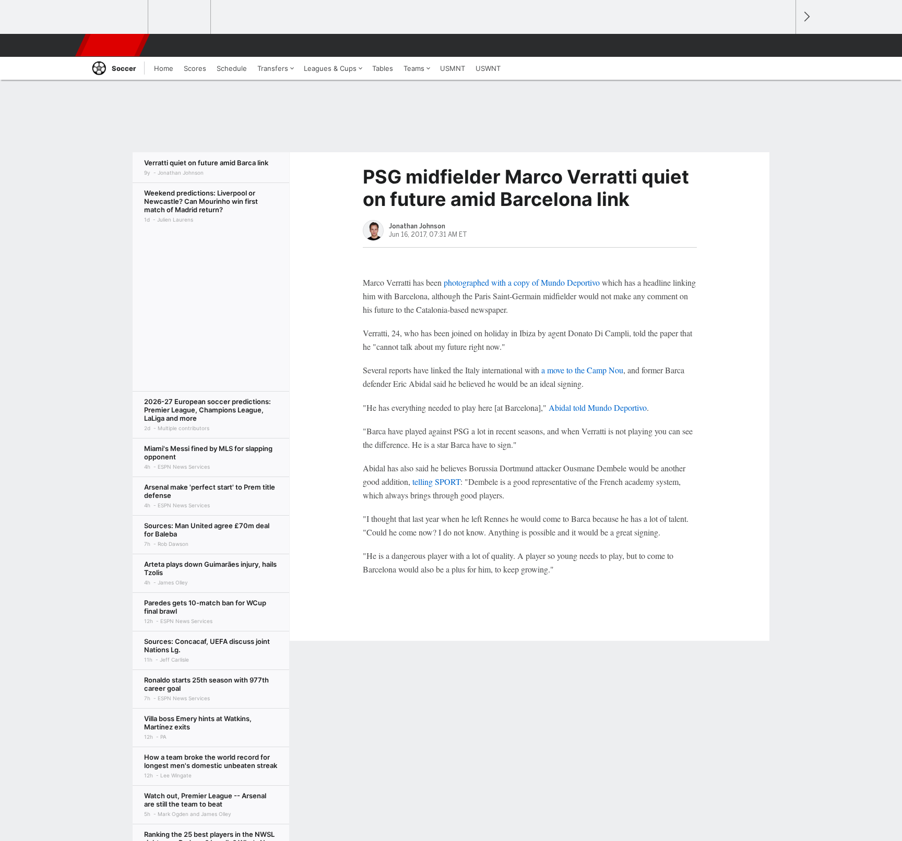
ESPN (113, 45)
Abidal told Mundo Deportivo (598, 407)
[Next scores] (806, 17)
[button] (783, 45)
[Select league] (117, 17)
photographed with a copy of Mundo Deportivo (522, 282)
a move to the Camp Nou (582, 369)
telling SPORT (436, 481)
